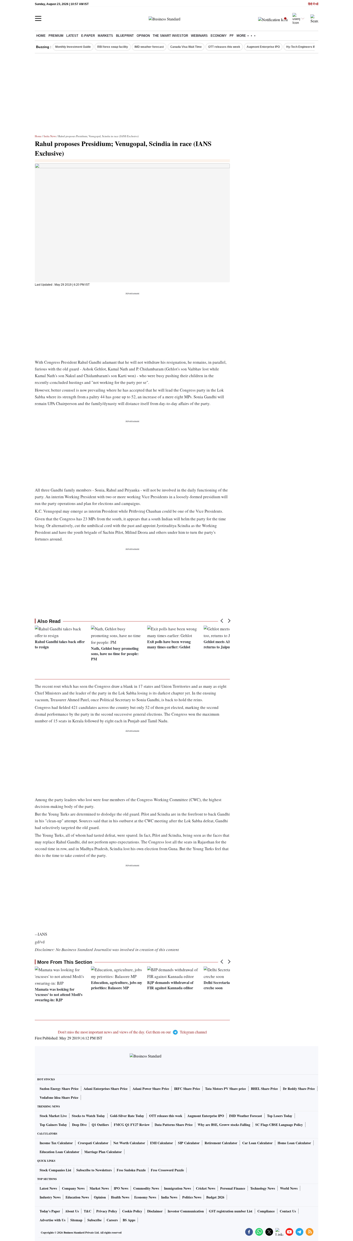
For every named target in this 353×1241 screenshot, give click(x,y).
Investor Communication (186, 1211)
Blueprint (125, 35)
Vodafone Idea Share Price (59, 1097)
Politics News (191, 1197)
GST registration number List (230, 1211)
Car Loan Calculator (257, 1142)
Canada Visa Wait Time (186, 47)
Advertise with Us (52, 1220)
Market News (99, 1188)
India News (50, 136)
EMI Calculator (161, 1142)
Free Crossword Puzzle (167, 1170)
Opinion (143, 35)
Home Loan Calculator (294, 1142)
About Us (72, 1211)
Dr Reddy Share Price (299, 1088)
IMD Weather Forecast (245, 1115)
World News (289, 1188)
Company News (73, 1188)
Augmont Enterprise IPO (263, 47)
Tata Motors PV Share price (225, 1088)
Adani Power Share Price (151, 1088)
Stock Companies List (55, 1170)
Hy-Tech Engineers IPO (302, 47)
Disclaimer (155, 1211)
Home (41, 35)
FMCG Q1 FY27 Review (132, 1124)
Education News (77, 1197)
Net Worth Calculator (129, 1142)
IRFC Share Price (187, 1088)
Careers (112, 1220)
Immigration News (177, 1188)
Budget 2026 (215, 1197)
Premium (56, 35)
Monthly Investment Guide (73, 47)
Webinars (199, 35)
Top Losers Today (279, 1115)
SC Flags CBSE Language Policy (279, 1124)
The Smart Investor (170, 35)
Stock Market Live (53, 1115)
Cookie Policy (132, 1211)
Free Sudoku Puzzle (131, 1170)
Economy (219, 35)
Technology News (262, 1188)
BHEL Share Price (264, 1088)
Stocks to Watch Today (88, 1115)
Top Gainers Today (53, 1124)
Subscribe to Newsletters (94, 1170)
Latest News (48, 1188)
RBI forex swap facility (112, 47)
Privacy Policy (106, 1211)
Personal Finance (232, 1188)
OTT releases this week (224, 47)
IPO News (121, 1188)
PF (232, 35)
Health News (120, 1197)
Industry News (50, 1197)
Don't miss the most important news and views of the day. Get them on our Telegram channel (132, 1031)
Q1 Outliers (100, 1124)
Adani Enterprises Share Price (106, 1088)
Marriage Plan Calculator (103, 1151)
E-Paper (88, 35)
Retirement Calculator (221, 1142)
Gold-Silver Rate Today (127, 1115)
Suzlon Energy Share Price (59, 1088)
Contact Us (288, 1211)
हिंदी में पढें (313, 4)
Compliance (266, 1211)
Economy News (145, 1197)
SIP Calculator (189, 1142)
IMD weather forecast (149, 47)
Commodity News (146, 1188)
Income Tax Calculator (56, 1142)
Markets (105, 35)
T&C (87, 1211)
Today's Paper (50, 1211)
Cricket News (205, 1188)
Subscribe (94, 1220)
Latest (72, 35)
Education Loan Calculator (59, 1151)
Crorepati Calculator (93, 1142)
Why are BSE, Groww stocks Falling (224, 1124)
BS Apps (129, 1220)
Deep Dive (79, 1124)
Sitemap (76, 1220)
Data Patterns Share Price (174, 1124)
